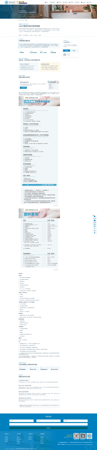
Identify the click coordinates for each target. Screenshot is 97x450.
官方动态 (83, 2)
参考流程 (35, 35)
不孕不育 (41, 439)
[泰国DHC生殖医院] (16, 2)
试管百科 (77, 2)
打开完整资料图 (23, 87)
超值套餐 (26, 20)
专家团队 (71, 2)
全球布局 (65, 2)
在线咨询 (66, 50)
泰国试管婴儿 (52, 2)
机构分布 (30, 439)
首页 (47, 2)
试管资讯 (18, 437)
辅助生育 (41, 441)
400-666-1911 (69, 436)
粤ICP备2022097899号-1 (33, 448)
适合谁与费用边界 (25, 35)
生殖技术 (18, 443)
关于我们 (89, 2)
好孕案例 (41, 443)
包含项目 (31, 35)
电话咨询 (73, 50)
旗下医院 (59, 2)
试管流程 (18, 441)
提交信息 (48, 428)
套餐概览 (20, 35)
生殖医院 (6, 441)
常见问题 (39, 35)
